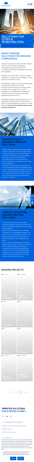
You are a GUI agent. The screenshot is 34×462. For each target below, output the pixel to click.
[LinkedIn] (3, 416)
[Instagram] (10, 416)
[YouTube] (6, 416)
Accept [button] (13, 458)
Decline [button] (20, 458)
